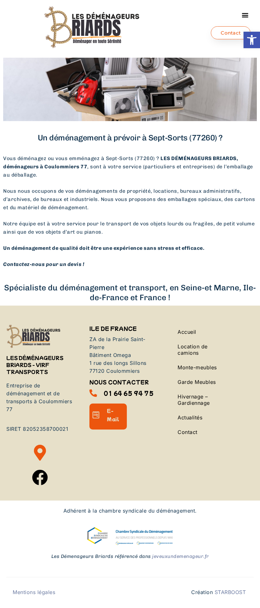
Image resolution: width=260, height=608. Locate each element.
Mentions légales (34, 592)
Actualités (190, 417)
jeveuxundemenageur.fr (180, 556)
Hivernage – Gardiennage (194, 399)
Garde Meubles (197, 382)
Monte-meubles (197, 367)
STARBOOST (230, 592)
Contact (188, 432)
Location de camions (193, 349)
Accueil (187, 332)
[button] (252, 40)
